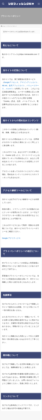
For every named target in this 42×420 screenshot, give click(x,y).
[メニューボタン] (38, 4)
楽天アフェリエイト (17, 85)
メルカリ (9, 88)
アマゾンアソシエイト (29, 82)
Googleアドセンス (11, 82)
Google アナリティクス (11, 238)
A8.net (4, 85)
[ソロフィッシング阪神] (21, 4)
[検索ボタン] (3, 4)
